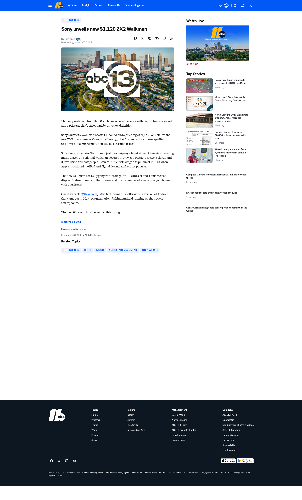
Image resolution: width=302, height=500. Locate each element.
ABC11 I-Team (179, 425)
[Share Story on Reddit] (149, 38)
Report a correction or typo (73, 229)
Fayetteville (114, 5)
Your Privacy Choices (71, 473)
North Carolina (179, 420)
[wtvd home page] (56, 415)
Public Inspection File (172, 473)
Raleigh (85, 5)
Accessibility (228, 445)
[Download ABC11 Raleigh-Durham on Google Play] (245, 460)
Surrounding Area (134, 5)
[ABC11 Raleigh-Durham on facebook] (51, 461)
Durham (99, 5)
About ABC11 (229, 415)
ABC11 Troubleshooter (184, 430)
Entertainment (179, 435)
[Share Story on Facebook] (135, 38)
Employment (229, 450)
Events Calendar (230, 435)
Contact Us (228, 420)
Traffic (94, 425)
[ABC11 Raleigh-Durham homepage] (59, 5)
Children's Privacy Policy (92, 473)
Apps (94, 440)
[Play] (217, 43)
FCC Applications (191, 473)
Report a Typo (71, 221)
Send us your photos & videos (238, 425)
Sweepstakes (178, 440)
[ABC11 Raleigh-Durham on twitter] (59, 461)
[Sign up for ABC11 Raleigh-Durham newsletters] (74, 461)
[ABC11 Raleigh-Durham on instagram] (67, 461)
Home (94, 415)
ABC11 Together (231, 430)
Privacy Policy (54, 473)
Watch (94, 430)
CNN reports (89, 194)
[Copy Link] (171, 38)
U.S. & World (178, 415)
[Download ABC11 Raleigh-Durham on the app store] (228, 460)
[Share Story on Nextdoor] (157, 38)
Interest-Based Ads (153, 473)
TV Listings (228, 440)
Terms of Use (136, 473)
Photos (95, 435)
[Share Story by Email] (164, 38)
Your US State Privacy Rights (117, 473)
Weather (95, 420)
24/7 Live (71, 5)
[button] (50, 5)
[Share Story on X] (142, 38)
